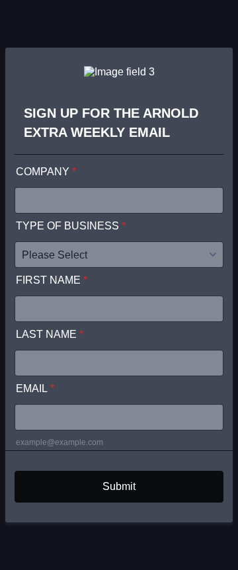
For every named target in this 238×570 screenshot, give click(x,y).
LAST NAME (49, 334)
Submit (119, 486)
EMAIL (35, 388)
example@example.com (59, 442)
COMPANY (46, 171)
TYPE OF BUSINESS (71, 225)
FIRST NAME (51, 280)
